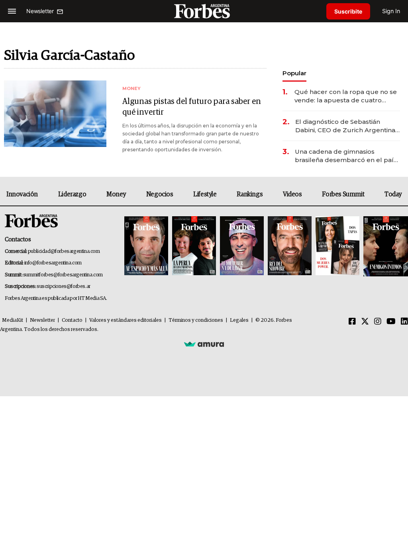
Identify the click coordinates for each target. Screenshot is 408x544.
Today (393, 194)
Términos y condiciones (196, 320)
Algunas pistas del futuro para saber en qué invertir (191, 107)
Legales (239, 320)
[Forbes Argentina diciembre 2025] (290, 246)
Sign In (391, 11)
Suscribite (348, 11)
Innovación (22, 194)
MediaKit (12, 320)
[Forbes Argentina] (204, 11)
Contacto (72, 320)
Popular (294, 73)
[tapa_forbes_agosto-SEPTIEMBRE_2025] (384, 246)
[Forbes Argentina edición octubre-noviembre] (337, 246)
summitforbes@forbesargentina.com (63, 275)
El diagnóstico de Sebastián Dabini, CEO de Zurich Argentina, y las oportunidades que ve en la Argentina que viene (346, 126)
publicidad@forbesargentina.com (64, 251)
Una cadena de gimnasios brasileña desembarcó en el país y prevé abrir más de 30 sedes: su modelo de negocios (347, 156)
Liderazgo (72, 194)
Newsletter (42, 320)
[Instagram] (377, 322)
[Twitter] (365, 322)
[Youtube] (391, 322)
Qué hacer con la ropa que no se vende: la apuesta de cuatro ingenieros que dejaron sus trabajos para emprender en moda (345, 96)
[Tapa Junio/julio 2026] (146, 246)
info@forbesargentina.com (53, 263)
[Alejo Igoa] (242, 246)
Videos (292, 194)
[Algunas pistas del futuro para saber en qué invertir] (55, 113)
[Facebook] (352, 322)
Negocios (159, 194)
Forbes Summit (343, 194)
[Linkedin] (404, 322)
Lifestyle (204, 194)
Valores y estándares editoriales (125, 320)
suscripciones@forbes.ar (63, 286)
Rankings (250, 194)
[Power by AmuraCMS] (204, 343)
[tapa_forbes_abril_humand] (194, 246)
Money (116, 194)
